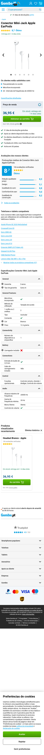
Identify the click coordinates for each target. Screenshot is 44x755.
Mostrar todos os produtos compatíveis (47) (20, 263)
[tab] (11, 74)
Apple (4, 19)
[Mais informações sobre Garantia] (2, 284)
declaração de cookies (11, 728)
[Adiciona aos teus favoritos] (39, 104)
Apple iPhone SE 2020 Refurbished (14, 224)
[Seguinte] (40, 55)
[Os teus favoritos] (35, 3)
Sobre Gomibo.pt (11, 618)
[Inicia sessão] (30, 3)
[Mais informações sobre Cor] (2, 321)
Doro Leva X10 (6, 243)
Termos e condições (28, 623)
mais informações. (28, 614)
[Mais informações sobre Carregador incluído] (2, 350)
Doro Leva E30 (6, 236)
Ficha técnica (33, 618)
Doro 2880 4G (6, 232)
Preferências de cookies (14, 621)
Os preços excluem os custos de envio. (30, 610)
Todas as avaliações (11, 203)
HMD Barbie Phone (8, 255)
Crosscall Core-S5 (7, 228)
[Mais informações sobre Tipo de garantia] (2, 287)
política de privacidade (24, 726)
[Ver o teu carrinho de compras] (40, 3)
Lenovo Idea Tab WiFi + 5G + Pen (13, 259)
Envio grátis (13, 488)
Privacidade (23, 618)
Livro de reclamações (31, 621)
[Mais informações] (21, 124)
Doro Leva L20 (6, 240)
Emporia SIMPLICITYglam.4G (12, 247)
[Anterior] (3, 55)
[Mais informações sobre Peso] (2, 325)
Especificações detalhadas (11, 98)
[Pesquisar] (40, 10)
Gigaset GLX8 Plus (8, 251)
